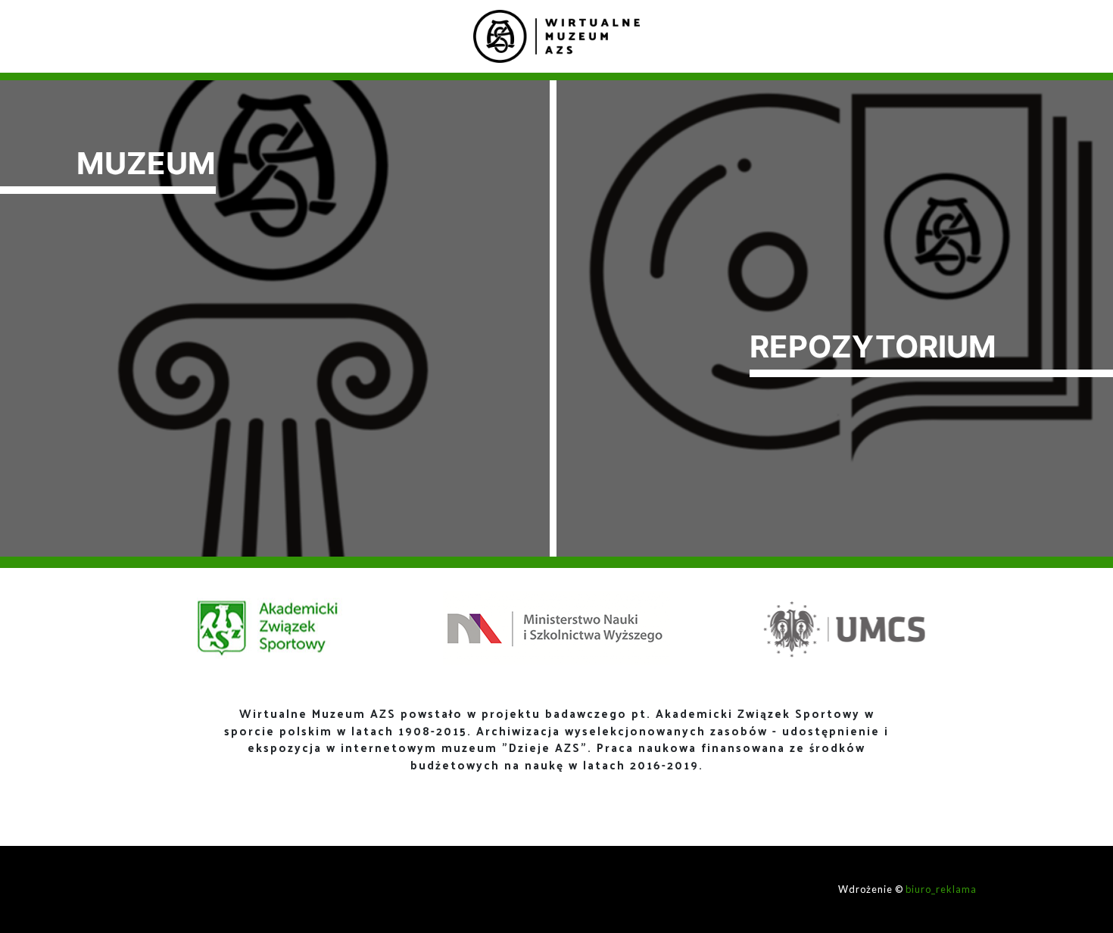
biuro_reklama (941, 889)
